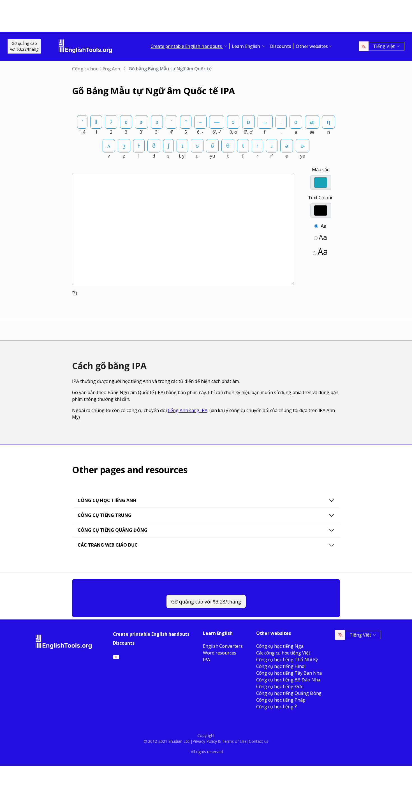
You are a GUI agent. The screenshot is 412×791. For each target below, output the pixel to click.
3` (141, 132)
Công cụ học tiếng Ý (276, 707)
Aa (324, 226)
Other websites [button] (312, 46)
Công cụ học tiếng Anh (96, 69)
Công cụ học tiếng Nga (280, 646)
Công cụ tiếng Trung (104, 515)
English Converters (223, 646)
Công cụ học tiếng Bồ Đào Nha (288, 680)
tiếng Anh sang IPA (187, 410)
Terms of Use (234, 741)
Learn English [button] (246, 46)
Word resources (219, 653)
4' (171, 132)
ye (302, 156)
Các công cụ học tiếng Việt (283, 653)
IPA (206, 659)
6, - (200, 132)
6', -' (216, 132)
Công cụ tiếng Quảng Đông (112, 530)
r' (271, 156)
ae (312, 132)
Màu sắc (320, 169)
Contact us (258, 741)
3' (157, 132)
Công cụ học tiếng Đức (279, 686)
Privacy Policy (205, 741)
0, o (233, 132)
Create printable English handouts (151, 634)
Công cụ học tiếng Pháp (280, 700)
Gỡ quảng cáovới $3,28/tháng (24, 46)
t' (243, 156)
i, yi (182, 156)
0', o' (249, 132)
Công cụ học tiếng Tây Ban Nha (289, 673)
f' (265, 132)
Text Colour (320, 198)
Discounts (280, 46)
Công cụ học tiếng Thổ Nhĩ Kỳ (287, 659)
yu (212, 156)
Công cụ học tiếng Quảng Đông (289, 693)
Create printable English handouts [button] (187, 46)
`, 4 (82, 132)
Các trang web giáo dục (108, 545)
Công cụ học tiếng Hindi (280, 666)
